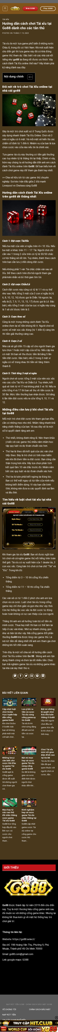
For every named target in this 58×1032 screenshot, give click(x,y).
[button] (28, 77)
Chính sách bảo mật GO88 (39, 1004)
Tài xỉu (5, 19)
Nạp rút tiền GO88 (15, 1004)
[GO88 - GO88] (15, 8)
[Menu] (5, 8)
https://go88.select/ (24, 939)
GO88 (25, 959)
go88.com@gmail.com (21, 954)
